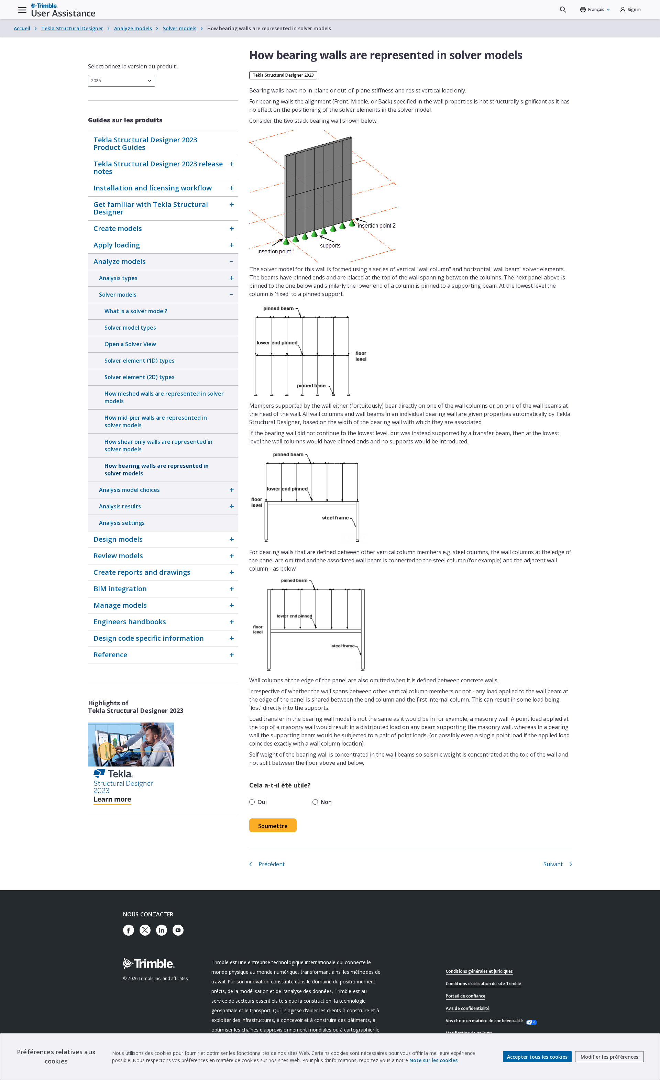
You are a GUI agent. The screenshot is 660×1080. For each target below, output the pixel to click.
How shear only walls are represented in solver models (158, 445)
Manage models (120, 605)
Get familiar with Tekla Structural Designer (151, 208)
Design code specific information (149, 638)
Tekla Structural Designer (72, 28)
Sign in (634, 9)
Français (596, 9)
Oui (262, 802)
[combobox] (121, 81)
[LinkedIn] (161, 930)
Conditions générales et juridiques (479, 971)
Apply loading (117, 245)
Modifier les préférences (609, 1057)
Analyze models (133, 28)
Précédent (271, 864)
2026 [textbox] (96, 81)
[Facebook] (128, 930)
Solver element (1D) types (139, 360)
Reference (110, 654)
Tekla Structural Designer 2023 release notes (158, 167)
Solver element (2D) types (139, 377)
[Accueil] (63, 9)
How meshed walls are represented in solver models (164, 397)
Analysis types (118, 278)
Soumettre (273, 826)
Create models (118, 228)
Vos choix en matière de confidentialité (485, 1021)
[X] (145, 930)
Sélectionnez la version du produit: (132, 66)
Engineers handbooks (130, 621)
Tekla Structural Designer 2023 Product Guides (145, 143)
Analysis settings (122, 523)
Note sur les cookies (433, 1060)
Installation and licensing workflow (153, 187)
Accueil (22, 28)
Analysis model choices (129, 490)
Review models (118, 555)
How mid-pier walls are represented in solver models (155, 421)
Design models (118, 539)
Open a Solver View (130, 344)
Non (326, 802)
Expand (231, 164)
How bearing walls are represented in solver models (156, 469)
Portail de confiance (465, 996)
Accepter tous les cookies (537, 1057)
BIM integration (120, 588)
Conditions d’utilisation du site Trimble (483, 984)
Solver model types (130, 327)
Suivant (553, 864)
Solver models (179, 28)
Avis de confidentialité (468, 1008)
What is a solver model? (135, 311)
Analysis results (120, 506)
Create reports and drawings (142, 572)
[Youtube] (178, 930)
